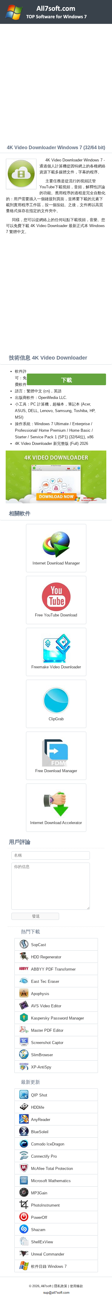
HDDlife (37, 1107)
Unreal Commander (47, 1254)
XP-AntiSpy (41, 1067)
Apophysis (40, 993)
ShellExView (42, 1242)
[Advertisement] (56, 83)
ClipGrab (56, 719)
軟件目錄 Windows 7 (49, 1266)
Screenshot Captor (47, 1042)
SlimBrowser (42, 1055)
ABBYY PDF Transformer (53, 969)
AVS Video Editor (46, 1006)
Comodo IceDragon (47, 1144)
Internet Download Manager (56, 563)
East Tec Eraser (45, 981)
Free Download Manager (56, 771)
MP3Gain (39, 1193)
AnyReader (40, 1119)
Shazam (38, 1229)
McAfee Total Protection (52, 1168)
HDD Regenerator (46, 957)
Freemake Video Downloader (56, 667)
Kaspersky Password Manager (57, 1018)
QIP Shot (39, 1095)
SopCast (38, 945)
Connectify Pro (44, 1156)
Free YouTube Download (56, 615)
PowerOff (39, 1217)
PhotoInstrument (45, 1205)
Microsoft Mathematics (51, 1181)
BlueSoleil (39, 1132)
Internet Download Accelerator (56, 823)
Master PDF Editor (47, 1030)
